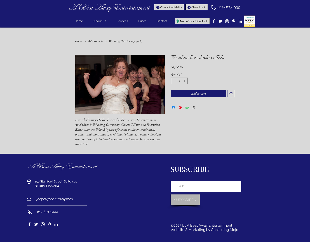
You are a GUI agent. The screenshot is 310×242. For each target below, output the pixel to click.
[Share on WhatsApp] (187, 107)
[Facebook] (213, 21)
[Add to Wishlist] (231, 93)
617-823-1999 (229, 7)
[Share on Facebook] (173, 107)
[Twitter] (220, 21)
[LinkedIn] (240, 21)
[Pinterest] (233, 21)
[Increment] (185, 81)
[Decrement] (174, 81)
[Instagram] (227, 21)
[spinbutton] (179, 81)
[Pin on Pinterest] (180, 107)
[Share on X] (194, 107)
